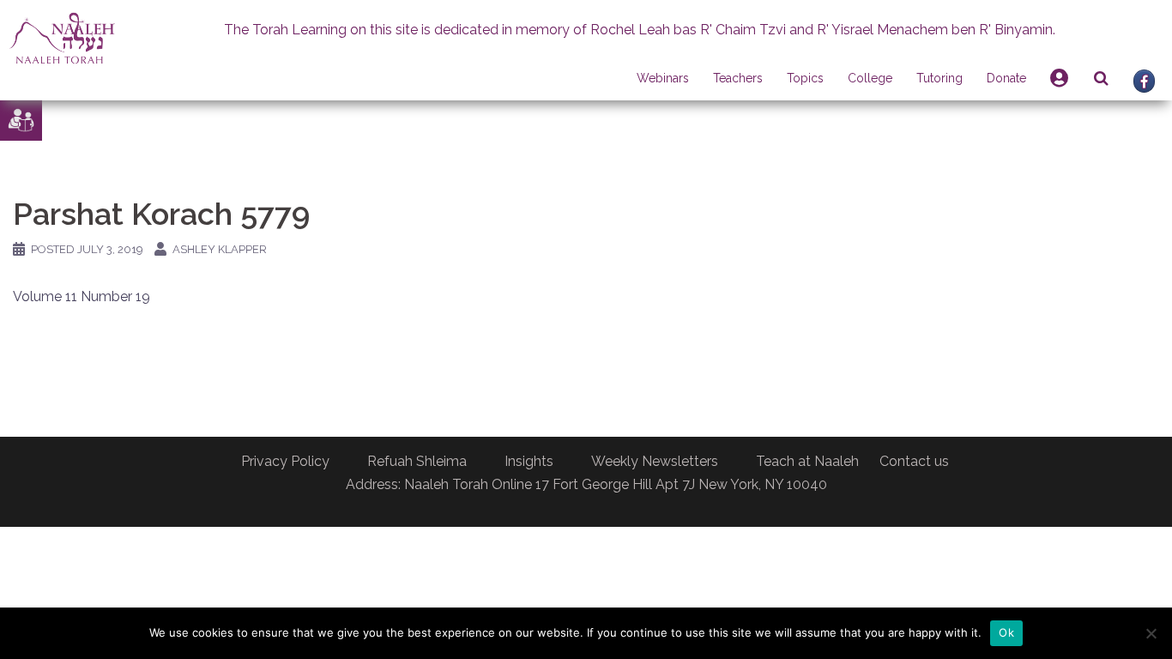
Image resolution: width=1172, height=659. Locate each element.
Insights (528, 461)
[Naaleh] (62, 37)
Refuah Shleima (417, 461)
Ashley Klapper (219, 249)
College (870, 78)
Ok (1006, 632)
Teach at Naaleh (807, 461)
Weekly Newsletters (654, 461)
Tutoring (939, 78)
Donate (1006, 78)
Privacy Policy (285, 461)
